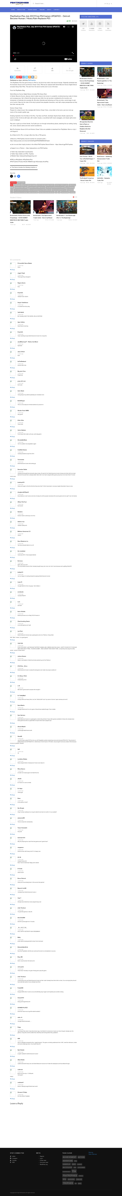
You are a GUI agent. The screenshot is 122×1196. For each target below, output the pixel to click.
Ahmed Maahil (22, 726)
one (75, 1167)
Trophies (72, 192)
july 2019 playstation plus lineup (55, 187)
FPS (75, 1161)
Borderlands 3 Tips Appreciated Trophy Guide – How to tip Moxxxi (104, 102)
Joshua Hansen (22, 656)
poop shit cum (22, 381)
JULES (19, 778)
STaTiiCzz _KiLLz (22, 666)
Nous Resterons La (23, 541)
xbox (79, 1183)
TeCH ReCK (21, 312)
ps (56, 192)
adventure (68, 1161)
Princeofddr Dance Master (25, 263)
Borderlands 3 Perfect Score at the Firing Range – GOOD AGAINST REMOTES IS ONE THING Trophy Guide (87, 83)
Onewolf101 (21, 998)
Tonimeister (21, 459)
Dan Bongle (21, 808)
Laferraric (20, 1069)
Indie (74, 1164)
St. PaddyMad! (22, 695)
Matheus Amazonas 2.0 (24, 531)
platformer (81, 1167)
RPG (64, 1179)
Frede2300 (20, 988)
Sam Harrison (21, 715)
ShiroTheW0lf (21, 917)
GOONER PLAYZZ (23, 1007)
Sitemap (91, 1152)
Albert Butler (21, 1060)
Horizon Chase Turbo (21, 187)
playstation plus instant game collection (25, 192)
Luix (19, 602)
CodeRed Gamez (22, 450)
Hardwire (20, 512)
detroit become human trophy (45, 185)
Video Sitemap (93, 1154)
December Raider (22, 469)
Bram (19, 798)
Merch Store (21, 9)
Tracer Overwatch (22, 828)
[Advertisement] (43, 243)
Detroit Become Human (29, 185)
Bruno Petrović (22, 878)
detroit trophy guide (61, 185)
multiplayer (67, 1167)
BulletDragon (21, 401)
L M (19, 686)
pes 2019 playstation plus (59, 190)
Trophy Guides (32, 9)
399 (69, 21)
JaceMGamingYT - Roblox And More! (28, 342)
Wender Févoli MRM (23, 410)
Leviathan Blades (22, 759)
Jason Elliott (21, 351)
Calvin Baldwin (22, 430)
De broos (20, 561)
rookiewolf (20, 1082)
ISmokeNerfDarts (22, 440)
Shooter (71, 1179)
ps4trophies (65, 192)
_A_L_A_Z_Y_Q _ (22, 927)
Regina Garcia (21, 283)
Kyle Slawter (21, 1050)
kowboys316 (21, 482)
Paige (19, 1027)
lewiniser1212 (21, 837)
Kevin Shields (21, 611)
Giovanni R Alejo (22, 1092)
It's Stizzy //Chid (22, 676)
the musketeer (21, 551)
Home (13, 9)
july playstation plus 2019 (21, 190)
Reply (13, 269)
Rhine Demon (21, 769)
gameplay (66, 1164)
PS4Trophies (32, 80)
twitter (13, 1156)
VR (75, 1183)
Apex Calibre (21, 322)
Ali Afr (19, 857)
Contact (56, 9)
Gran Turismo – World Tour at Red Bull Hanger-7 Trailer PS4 (87, 159)
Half (19, 749)
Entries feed (43, 1160)
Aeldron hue (21, 521)
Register (42, 1156)
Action (81, 1157)
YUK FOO (20, 643)
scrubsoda (20, 592)
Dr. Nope (20, 788)
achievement (17, 185)
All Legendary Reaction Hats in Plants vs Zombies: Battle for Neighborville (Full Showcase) (86, 126)
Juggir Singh (21, 273)
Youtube (14, 1160)
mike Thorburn (22, 908)
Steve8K (20, 736)
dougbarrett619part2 (23, 492)
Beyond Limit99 (22, 888)
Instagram (14, 1158)
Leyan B (20, 582)
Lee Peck (20, 631)
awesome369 (21, 818)
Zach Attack (21, 391)
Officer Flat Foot (22, 502)
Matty (19, 937)
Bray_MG (20, 957)
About (49, 9)
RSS (13, 1162)
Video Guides (21, 182)
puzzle (81, 1175)
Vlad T (19, 898)
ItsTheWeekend (22, 361)
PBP (19, 1038)
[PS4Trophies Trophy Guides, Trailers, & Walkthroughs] (19, 3)
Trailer (79, 1179)
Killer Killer (21, 420)
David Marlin (21, 705)
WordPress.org (44, 1164)
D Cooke (20, 868)
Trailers (42, 9)
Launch (79, 1164)
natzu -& (20, 1017)
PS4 (59, 192)
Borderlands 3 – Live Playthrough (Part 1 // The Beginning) (104, 81)
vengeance (20, 847)
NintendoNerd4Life (23, 947)
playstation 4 (66, 1171)
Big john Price (22, 371)
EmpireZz (20, 292)
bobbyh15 (20, 572)
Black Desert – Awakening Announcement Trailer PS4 (104, 159)
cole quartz (21, 967)
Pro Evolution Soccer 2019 (46, 192)
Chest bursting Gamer (24, 621)
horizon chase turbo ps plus (37, 187)
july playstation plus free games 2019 (40, 190)
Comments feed (44, 1162)
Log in (41, 1158)
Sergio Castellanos (23, 302)
